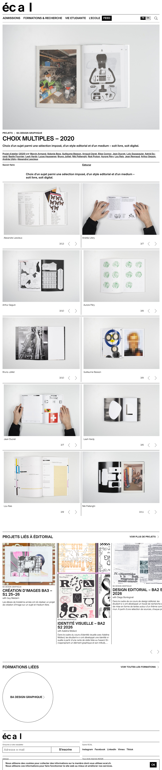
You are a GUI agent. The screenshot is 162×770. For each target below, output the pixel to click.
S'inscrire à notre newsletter (13, 745)
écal (12, 736)
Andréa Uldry (9, 159)
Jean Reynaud (132, 156)
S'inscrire (65, 749)
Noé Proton (94, 156)
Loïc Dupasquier (135, 154)
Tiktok (130, 749)
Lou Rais (119, 156)
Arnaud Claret (89, 154)
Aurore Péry (107, 156)
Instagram (87, 749)
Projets (8, 133)
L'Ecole (94, 18)
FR (143, 18)
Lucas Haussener (47, 156)
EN (148, 18)
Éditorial (86, 165)
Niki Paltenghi (79, 156)
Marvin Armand (38, 154)
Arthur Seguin (148, 156)
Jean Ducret (118, 154)
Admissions (11, 18)
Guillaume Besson (71, 154)
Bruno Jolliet (64, 156)
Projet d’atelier (10, 154)
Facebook (100, 749)
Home (17, 7)
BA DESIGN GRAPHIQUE (29, 133)
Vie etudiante (75, 18)
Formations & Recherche (42, 18)
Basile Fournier (16, 156)
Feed (106, 18)
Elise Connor (104, 154)
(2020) (22, 154)
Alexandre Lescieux (27, 159)
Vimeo (121, 749)
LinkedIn (111, 749)
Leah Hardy (31, 156)
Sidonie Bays (54, 154)
